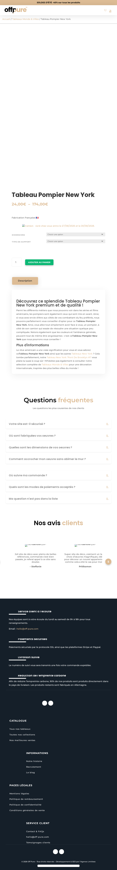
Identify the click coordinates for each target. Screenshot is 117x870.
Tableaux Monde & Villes (25, 19)
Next (108, 562)
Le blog (30, 772)
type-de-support (21, 242)
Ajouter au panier (39, 262)
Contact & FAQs (35, 831)
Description (25, 280)
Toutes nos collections (22, 734)
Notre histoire (34, 761)
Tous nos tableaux (19, 729)
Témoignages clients (38, 842)
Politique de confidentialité (25, 804)
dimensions (18, 235)
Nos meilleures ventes (22, 740)
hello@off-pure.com (27, 628)
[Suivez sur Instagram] (44, 703)
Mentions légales (19, 793)
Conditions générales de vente (27, 810)
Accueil (6, 19)
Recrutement (33, 767)
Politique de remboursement (26, 799)
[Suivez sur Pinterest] (50, 703)
